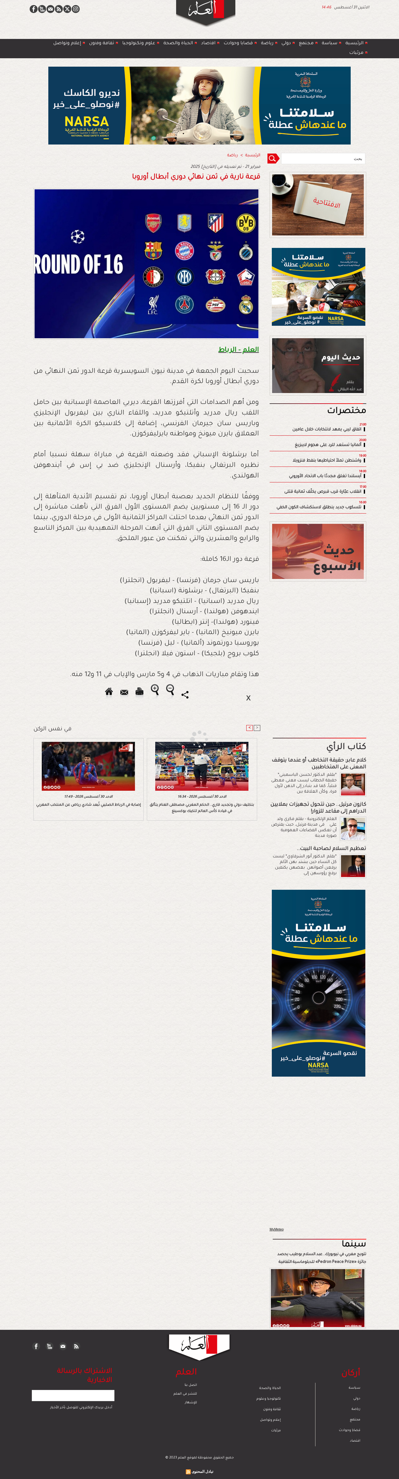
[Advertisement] (191, 739)
